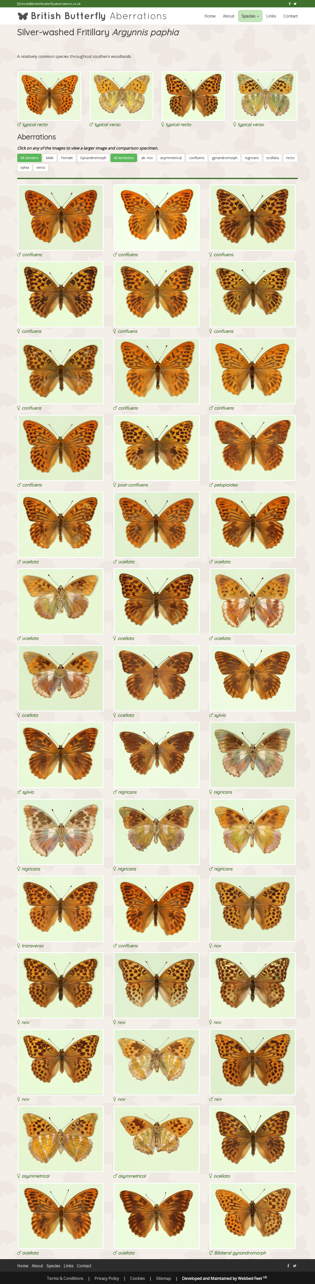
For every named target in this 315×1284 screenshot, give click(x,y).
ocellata (272, 157)
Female (67, 157)
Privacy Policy (106, 1278)
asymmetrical (171, 157)
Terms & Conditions (65, 1278)
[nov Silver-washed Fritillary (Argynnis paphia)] (252, 908)
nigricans (252, 157)
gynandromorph (224, 157)
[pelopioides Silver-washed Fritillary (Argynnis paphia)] (252, 447)
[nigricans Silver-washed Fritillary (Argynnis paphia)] (156, 754)
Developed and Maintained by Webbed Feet (224, 1278)
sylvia (24, 167)
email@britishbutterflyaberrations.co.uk (51, 3)
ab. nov (147, 157)
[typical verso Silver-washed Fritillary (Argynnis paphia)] (121, 95)
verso (40, 167)
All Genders (29, 157)
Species (53, 1265)
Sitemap (163, 1278)
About (228, 16)
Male (50, 157)
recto (290, 157)
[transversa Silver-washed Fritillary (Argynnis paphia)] (60, 908)
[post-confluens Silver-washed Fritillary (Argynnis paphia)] (156, 447)
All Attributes (124, 157)
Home (210, 16)
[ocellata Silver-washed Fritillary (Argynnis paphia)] (60, 524)
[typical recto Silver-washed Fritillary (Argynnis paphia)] (49, 95)
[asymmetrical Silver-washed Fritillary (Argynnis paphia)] (60, 1138)
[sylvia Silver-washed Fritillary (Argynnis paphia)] (252, 678)
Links (271, 16)
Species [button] (249, 16)
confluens (197, 157)
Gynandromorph (93, 157)
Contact (291, 16)
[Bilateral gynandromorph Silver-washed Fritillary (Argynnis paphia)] (252, 1215)
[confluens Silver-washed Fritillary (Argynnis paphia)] (60, 217)
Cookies (137, 1278)
